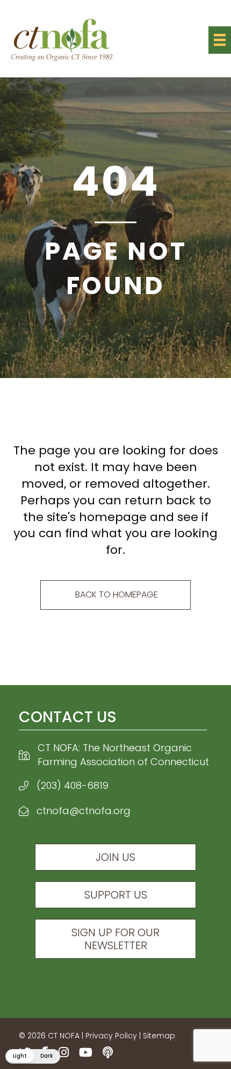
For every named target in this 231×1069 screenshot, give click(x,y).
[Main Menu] (219, 39)
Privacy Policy (111, 1035)
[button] (32, 1056)
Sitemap (159, 1035)
